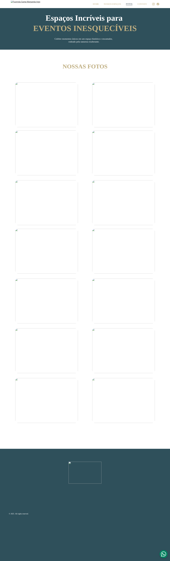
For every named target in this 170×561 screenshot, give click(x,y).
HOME (96, 4)
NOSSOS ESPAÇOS (112, 4)
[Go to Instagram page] (154, 4)
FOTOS (129, 4)
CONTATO (142, 4)
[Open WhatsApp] (164, 554)
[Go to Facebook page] (158, 4)
